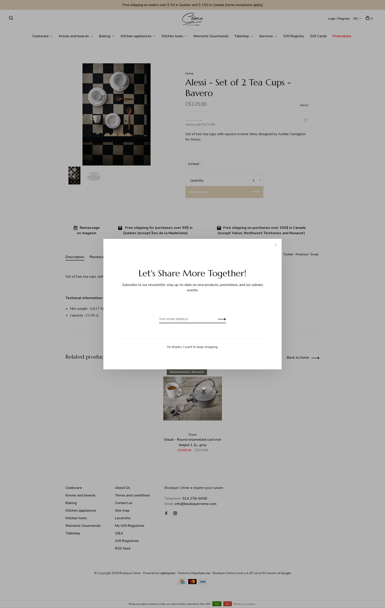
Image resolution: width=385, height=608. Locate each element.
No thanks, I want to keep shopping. (192, 347)
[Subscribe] (220, 319)
